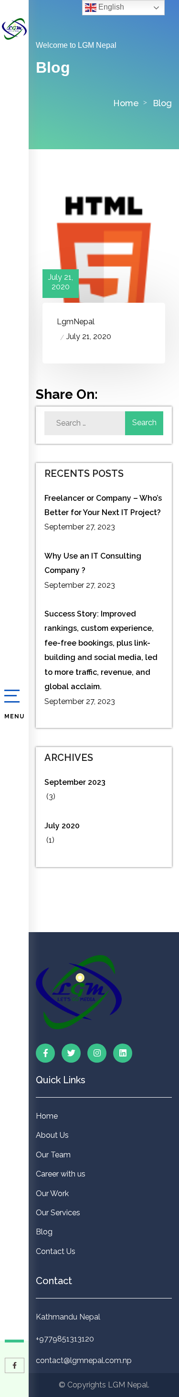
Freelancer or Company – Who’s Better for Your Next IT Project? (103, 505)
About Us (52, 1135)
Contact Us (55, 1251)
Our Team (53, 1154)
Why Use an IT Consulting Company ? (92, 563)
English (110, 7)
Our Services (58, 1212)
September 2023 (74, 782)
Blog (44, 1231)
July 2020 (62, 825)
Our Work (52, 1193)
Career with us (60, 1173)
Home (126, 103)
